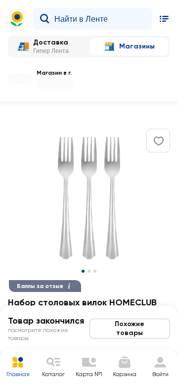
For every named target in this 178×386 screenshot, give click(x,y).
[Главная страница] (17, 19)
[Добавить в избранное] (159, 141)
